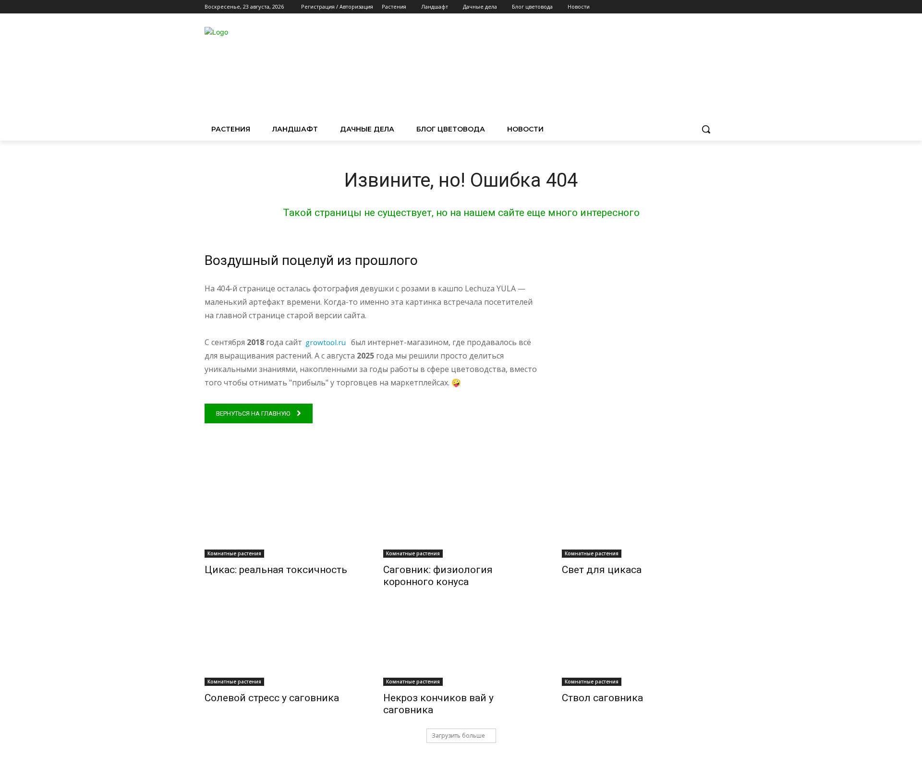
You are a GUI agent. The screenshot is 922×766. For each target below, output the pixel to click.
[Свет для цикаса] (639, 519)
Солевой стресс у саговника (272, 698)
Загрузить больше (458, 735)
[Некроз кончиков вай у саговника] (461, 647)
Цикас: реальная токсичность (276, 569)
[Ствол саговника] (639, 647)
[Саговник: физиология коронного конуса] (461, 519)
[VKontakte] (711, 6)
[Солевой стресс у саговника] (282, 647)
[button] (705, 129)
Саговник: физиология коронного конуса (438, 575)
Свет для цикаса (602, 569)
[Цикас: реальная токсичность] (282, 519)
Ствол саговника (602, 698)
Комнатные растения (234, 553)
